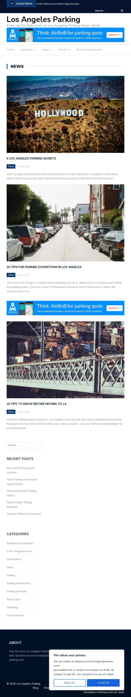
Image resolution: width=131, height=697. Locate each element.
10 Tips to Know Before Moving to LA (37, 404)
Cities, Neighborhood (19, 551)
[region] (86, 670)
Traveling (12, 607)
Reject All (69, 682)
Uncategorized (15, 615)
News (45, 49)
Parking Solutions (17, 591)
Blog (35, 688)
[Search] (122, 10)
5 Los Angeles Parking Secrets (31, 159)
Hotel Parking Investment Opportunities (58, 3)
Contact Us (64, 49)
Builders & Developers (20, 543)
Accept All (103, 682)
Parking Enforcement (19, 583)
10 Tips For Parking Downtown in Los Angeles (44, 267)
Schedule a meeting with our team (104, 692)
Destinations (14, 559)
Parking (11, 575)
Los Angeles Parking (43, 19)
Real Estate (14, 599)
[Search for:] (105, 10)
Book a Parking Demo (89, 49)
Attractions (26, 49)
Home (10, 49)
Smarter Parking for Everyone (24, 514)
